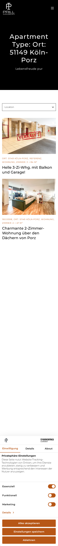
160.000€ (7, 219)
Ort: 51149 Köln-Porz (15, 158)
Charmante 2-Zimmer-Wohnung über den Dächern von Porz (23, 233)
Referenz (36, 158)
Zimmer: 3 (22, 162)
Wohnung (8, 162)
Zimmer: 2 (8, 223)
